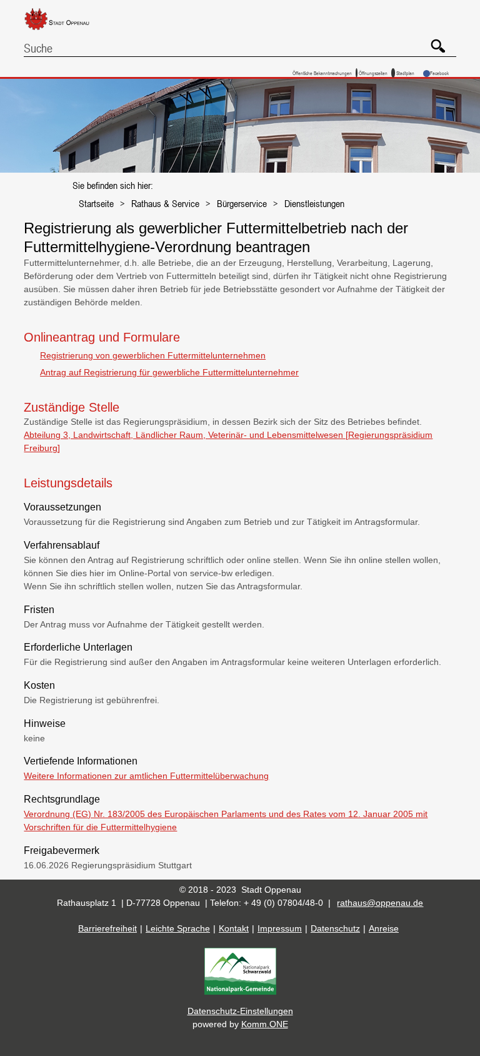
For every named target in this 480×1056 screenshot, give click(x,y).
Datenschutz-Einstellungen (240, 1011)
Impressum (280, 928)
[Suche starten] (433, 41)
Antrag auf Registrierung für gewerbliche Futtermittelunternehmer (169, 372)
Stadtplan (405, 73)
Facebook (439, 73)
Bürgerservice (242, 203)
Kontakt (234, 928)
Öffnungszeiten (373, 73)
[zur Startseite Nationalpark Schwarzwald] (240, 992)
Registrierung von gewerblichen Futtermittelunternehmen (153, 355)
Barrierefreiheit (107, 928)
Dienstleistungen (314, 203)
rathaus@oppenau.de (380, 903)
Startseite (96, 203)
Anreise (384, 928)
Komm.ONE (264, 1024)
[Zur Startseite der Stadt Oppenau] (66, 31)
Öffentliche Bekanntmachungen (322, 73)
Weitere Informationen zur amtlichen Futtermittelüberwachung (146, 776)
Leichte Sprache (178, 928)
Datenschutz (335, 928)
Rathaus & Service (165, 203)
